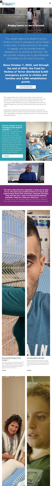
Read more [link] (4, 370)
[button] (50, 3)
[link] (38, 282)
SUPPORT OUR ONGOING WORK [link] (26, 87)
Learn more (6, 156)
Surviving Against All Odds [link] (35, 358)
